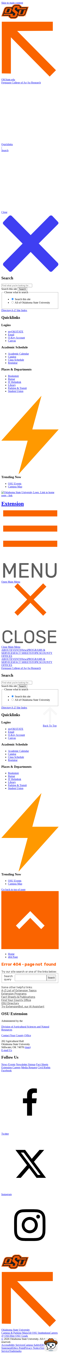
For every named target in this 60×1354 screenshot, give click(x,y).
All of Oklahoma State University (32, 302)
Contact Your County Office (16, 1035)
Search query (8, 978)
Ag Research (34, 82)
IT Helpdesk (14, 382)
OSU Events (14, 483)
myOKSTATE (15, 331)
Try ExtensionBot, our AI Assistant (22, 1006)
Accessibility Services (12, 1345)
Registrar (13, 362)
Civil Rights (44, 1067)
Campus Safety (32, 1345)
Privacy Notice (32, 1348)
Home (11, 953)
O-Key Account (16, 337)
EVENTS (16, 649)
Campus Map (15, 486)
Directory (6, 310)
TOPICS (36, 653)
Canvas (12, 340)
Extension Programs (13, 993)
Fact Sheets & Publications (18, 997)
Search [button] (51, 977)
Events (11, 1064)
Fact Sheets (42, 1064)
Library (12, 385)
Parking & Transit (17, 388)
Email (11, 334)
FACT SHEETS (23, 653)
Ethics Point (18, 1348)
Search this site (9, 288)
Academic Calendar (18, 353)
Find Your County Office (16, 1000)
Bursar (11, 379)
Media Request (29, 1067)
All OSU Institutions (39, 1332)
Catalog (12, 356)
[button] (30, 147)
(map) (27, 1047)
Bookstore (13, 376)
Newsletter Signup (26, 1064)
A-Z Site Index (19, 310)
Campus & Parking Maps (14, 1332)
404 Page (13, 957)
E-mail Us (6, 1050)
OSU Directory (10, 1003)
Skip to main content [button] (12, 2)
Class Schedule (16, 359)
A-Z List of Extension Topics (18, 990)
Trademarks (15, 1351)
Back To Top (50, 725)
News (24, 649)
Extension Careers (10, 1067)
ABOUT (6, 649)
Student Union (15, 391)
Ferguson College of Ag (14, 82)
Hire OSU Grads (19, 1335)
